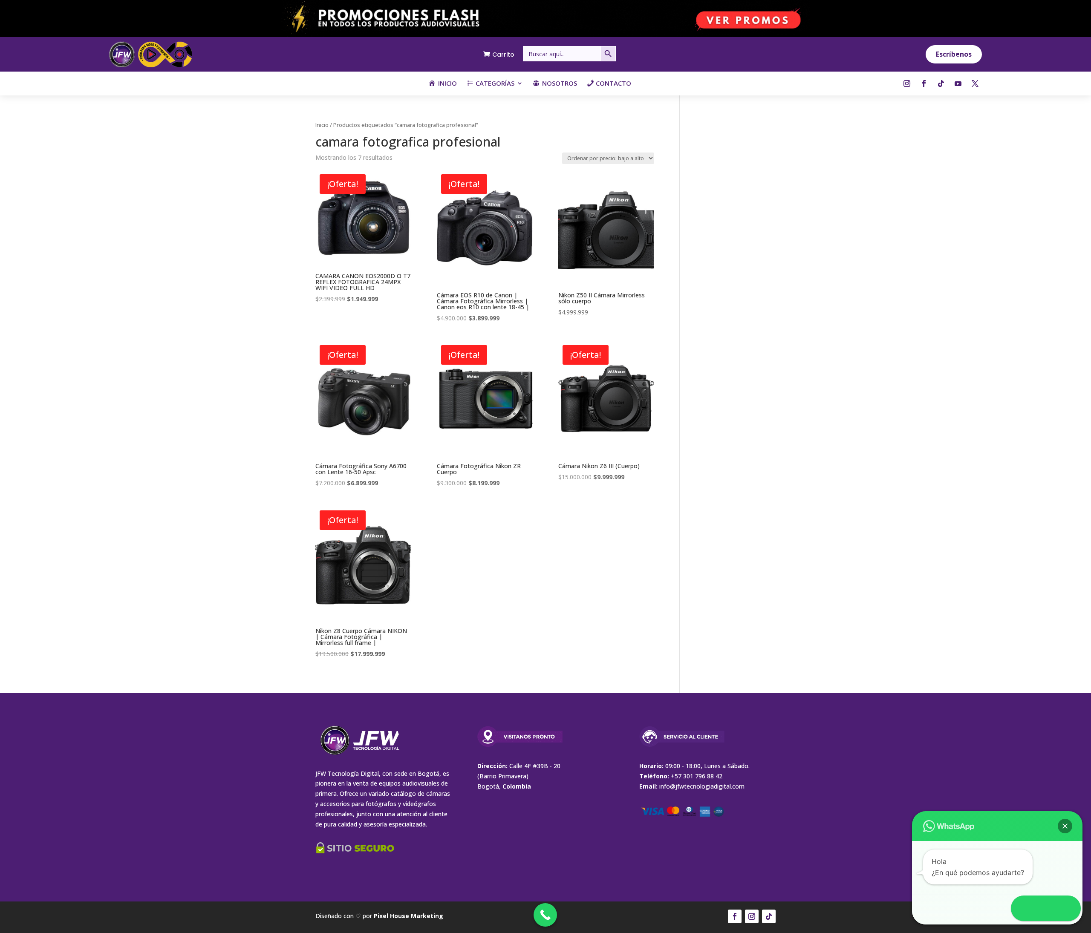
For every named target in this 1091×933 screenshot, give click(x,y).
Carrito (503, 54)
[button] (1065, 826)
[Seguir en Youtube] (958, 83)
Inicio (322, 125)
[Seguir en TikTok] (941, 83)
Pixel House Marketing (408, 916)
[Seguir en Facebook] (924, 83)
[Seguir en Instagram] (907, 83)
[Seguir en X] (975, 83)
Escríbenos (954, 54)
